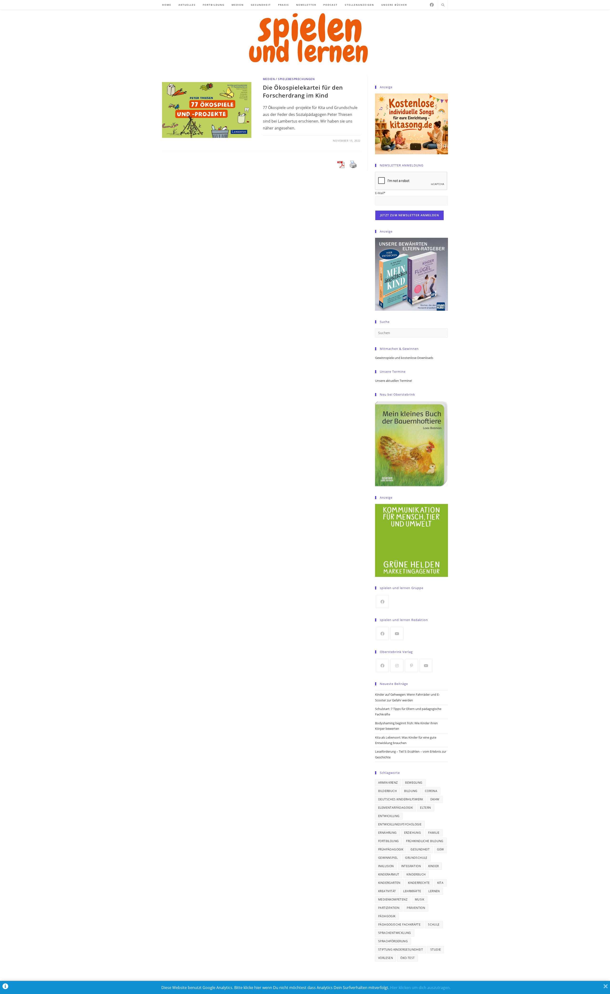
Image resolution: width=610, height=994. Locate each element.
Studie (435, 949)
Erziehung (412, 833)
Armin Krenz (388, 783)
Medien (269, 79)
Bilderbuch (387, 791)
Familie (433, 833)
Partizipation (388, 908)
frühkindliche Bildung (424, 841)
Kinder (433, 866)
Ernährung (387, 833)
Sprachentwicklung (394, 933)
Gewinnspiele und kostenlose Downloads (404, 358)
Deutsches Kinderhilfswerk (400, 799)
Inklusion (386, 866)
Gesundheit (420, 849)
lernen (434, 891)
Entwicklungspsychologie (400, 824)
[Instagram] (396, 665)
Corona (431, 791)
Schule (433, 924)
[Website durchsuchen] (443, 5)
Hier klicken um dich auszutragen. (420, 987)
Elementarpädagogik (395, 808)
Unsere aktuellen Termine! (393, 380)
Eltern (425, 808)
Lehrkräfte (412, 891)
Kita (440, 883)
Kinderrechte (419, 883)
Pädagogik (387, 916)
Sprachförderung (393, 941)
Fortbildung (388, 841)
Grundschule (416, 858)
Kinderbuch (416, 874)
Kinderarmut (388, 874)
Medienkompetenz (392, 899)
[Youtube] (396, 633)
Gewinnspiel (388, 858)
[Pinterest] (411, 665)
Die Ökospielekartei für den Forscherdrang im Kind (303, 91)
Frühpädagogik (390, 849)
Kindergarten (389, 883)
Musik (419, 899)
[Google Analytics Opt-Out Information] (5, 987)
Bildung (410, 791)
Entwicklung (388, 816)
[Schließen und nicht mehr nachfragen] (606, 987)
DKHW (434, 799)
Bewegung (413, 783)
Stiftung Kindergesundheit (400, 949)
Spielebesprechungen (296, 79)
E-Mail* (380, 193)
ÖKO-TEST (407, 958)
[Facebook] (432, 5)
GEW (440, 849)
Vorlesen (385, 958)
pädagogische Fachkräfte (399, 924)
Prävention (416, 908)
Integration (411, 866)
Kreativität (387, 891)
